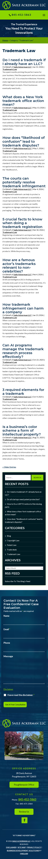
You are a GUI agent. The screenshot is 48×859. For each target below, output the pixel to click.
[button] (44, 15)
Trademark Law (9, 69)
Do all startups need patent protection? (23, 499)
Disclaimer (8, 689)
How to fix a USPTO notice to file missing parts (23, 505)
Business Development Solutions (23, 850)
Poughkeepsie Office (24, 784)
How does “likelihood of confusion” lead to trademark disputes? (23, 141)
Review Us (24, 811)
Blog (9, 536)
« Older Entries (9, 467)
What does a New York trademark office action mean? (23, 101)
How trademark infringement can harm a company (23, 308)
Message (8, 656)
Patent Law (11, 545)
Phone (7, 642)
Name (6, 615)
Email (7, 629)
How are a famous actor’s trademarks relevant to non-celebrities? (19, 265)
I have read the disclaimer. (20, 695)
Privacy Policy (34, 847)
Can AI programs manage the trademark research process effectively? (23, 351)
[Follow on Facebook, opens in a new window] (24, 820)
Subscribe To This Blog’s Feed (17, 581)
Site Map (22, 847)
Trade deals (12, 549)
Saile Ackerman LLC (22, 67)
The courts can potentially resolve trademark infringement (24, 182)
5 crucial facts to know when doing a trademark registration (22, 223)
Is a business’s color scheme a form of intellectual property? (21, 430)
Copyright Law (13, 540)
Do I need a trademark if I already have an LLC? (24, 62)
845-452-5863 (21, 14)
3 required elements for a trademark (23, 392)
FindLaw (24, 854)
